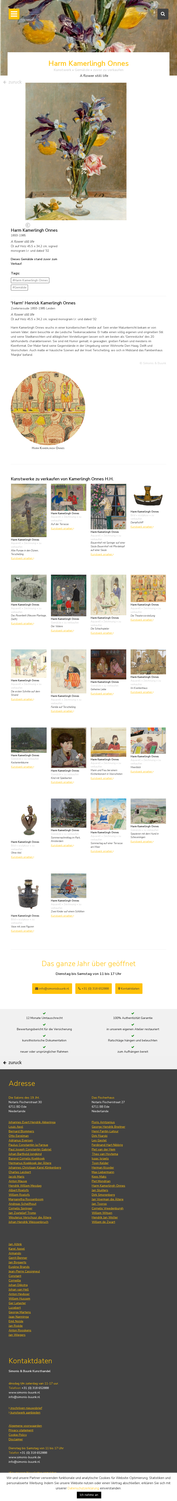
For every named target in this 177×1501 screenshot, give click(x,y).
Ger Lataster (17, 1303)
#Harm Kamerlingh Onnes (30, 280)
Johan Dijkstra (18, 1285)
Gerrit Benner (18, 1258)
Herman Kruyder (103, 1168)
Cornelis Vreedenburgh (107, 1208)
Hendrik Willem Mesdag (25, 1186)
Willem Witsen (102, 1213)
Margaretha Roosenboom (26, 1199)
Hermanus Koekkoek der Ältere (30, 1163)
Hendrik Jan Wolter (105, 1217)
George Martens (20, 1312)
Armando (15, 1253)
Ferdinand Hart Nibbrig (107, 1145)
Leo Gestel (99, 1140)
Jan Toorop (99, 1204)
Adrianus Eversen (21, 1140)
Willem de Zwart (103, 1222)
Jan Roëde (16, 1326)
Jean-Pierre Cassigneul (24, 1271)
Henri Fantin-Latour (105, 1131)
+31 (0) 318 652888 (95, 989)
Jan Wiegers (17, 1335)
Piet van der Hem (103, 1149)
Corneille (15, 1280)
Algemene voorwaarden (25, 1426)
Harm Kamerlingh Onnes (108, 1186)
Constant (15, 1276)
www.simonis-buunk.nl (24, 1392)
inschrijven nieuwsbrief (26, 1408)
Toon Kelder (100, 1163)
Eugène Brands (19, 1267)
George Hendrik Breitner (108, 1127)
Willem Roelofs (19, 1195)
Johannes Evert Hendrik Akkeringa (32, 1122)
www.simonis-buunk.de (25, 1457)
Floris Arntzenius (103, 1122)
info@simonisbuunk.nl (53, 989)
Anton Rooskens (20, 1330)
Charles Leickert (20, 1172)
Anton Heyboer (19, 1294)
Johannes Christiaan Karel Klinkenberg (35, 1168)
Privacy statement (21, 1430)
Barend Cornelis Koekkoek (27, 1158)
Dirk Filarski (99, 1136)
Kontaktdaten (129, 989)
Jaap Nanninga (19, 1317)
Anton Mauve (18, 1181)
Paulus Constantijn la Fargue (28, 1145)
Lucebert (15, 1308)
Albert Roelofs (19, 1190)
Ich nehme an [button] (89, 1495)
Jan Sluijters (100, 1190)
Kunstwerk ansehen (22, 558)
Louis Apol (16, 1127)
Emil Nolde (16, 1321)
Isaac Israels (100, 1158)
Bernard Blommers (21, 1131)
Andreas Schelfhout (22, 1204)
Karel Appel (17, 1249)
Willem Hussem (19, 1299)
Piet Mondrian (101, 1181)
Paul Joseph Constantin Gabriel (30, 1149)
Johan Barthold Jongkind (25, 1154)
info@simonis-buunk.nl (24, 1397)
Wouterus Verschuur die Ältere (30, 1217)
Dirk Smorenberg (103, 1195)
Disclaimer (16, 1439)
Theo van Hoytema (105, 1154)
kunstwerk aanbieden (25, 1413)
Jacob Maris (16, 1177)
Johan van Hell (19, 1289)
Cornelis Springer (20, 1208)
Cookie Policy (18, 1435)
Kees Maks (99, 1177)
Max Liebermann (103, 1172)
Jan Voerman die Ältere (107, 1199)
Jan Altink (15, 1244)
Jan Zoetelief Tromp (22, 1213)
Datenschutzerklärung (83, 1488)
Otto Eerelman (19, 1136)
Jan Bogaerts (17, 1262)
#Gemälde (20, 287)
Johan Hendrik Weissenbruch (28, 1222)
